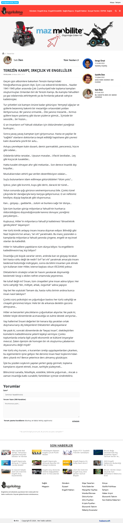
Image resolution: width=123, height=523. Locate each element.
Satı (18, 60)
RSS (17, 521)
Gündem (65, 483)
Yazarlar (9, 53)
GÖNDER (75, 421)
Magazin (45, 486)
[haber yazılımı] (104, 520)
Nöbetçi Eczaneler (90, 510)
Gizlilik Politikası (109, 486)
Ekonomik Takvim (89, 506)
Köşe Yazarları (88, 483)
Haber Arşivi (107, 493)
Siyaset (65, 486)
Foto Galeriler (88, 486)
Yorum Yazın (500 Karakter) (14, 399)
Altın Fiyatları (88, 500)
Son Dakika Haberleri (111, 500)
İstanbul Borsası (88, 493)
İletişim (118, 2)
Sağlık (44, 483)
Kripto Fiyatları (88, 503)
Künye (112, 2)
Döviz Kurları (87, 496)
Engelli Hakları (68, 490)
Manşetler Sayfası (89, 490)
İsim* (5, 390)
